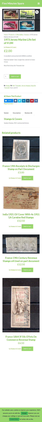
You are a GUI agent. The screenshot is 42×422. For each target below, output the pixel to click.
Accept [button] (24, 413)
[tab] (6, 113)
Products (11, 34)
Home (6, 34)
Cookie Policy (14, 419)
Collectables (19, 34)
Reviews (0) (28, 113)
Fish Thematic (16, 85)
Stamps (26, 34)
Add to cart (15, 76)
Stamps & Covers (13, 118)
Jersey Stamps (25, 85)
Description (17, 113)
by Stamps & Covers (10, 47)
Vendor (6, 113)
